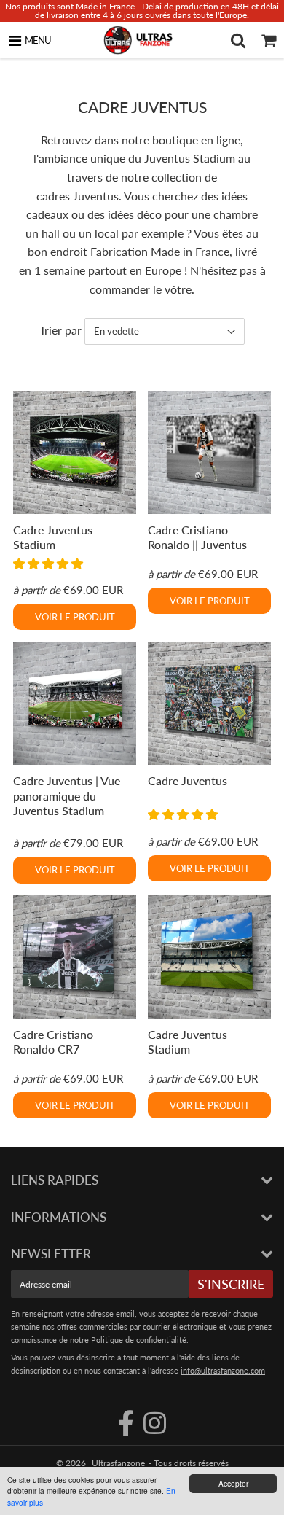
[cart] (268, 40)
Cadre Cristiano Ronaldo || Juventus (197, 537)
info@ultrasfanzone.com (223, 1370)
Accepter (233, 1483)
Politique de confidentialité (138, 1339)
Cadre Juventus (187, 780)
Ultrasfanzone (118, 1462)
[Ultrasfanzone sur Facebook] (127, 1429)
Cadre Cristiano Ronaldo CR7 (53, 1041)
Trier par (60, 330)
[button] (49, 563)
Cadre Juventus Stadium (52, 537)
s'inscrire (230, 1284)
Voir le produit (75, 617)
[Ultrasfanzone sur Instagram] (155, 1429)
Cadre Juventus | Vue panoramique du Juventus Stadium (66, 795)
